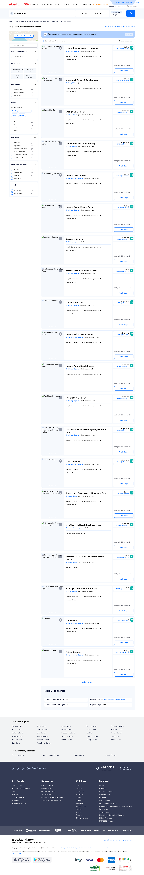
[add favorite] (60, 48)
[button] (130, 13)
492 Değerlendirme (122, 525)
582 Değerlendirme (123, 398)
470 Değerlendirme (122, 652)
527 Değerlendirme (122, 80)
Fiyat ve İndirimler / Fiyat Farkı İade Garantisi (119, 26)
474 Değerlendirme (123, 239)
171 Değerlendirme (123, 48)
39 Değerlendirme (123, 620)
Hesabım (121, 2)
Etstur (11, 21)
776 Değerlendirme (122, 207)
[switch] (42, 41)
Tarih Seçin (123, 71)
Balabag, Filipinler (73, 51)
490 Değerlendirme (122, 271)
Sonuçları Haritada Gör (25, 36)
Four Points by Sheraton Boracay (114, 699)
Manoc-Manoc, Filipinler (75, 178)
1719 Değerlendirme (122, 589)
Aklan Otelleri (56, 21)
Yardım (111, 6)
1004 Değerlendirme (122, 176)
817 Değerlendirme (123, 366)
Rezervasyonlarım (133, 2)
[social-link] (13, 768)
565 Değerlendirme (123, 303)
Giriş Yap (129, 34)
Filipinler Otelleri (26, 21)
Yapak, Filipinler (72, 83)
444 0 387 (133, 6)
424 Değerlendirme (122, 144)
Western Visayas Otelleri (41, 21)
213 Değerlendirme (123, 493)
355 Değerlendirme (123, 462)
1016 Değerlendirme (122, 334)
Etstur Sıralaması (126, 41)
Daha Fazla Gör (88, 682)
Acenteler (122, 6)
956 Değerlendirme (123, 112)
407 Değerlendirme (122, 430)
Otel (17, 21)
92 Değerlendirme (123, 557)
